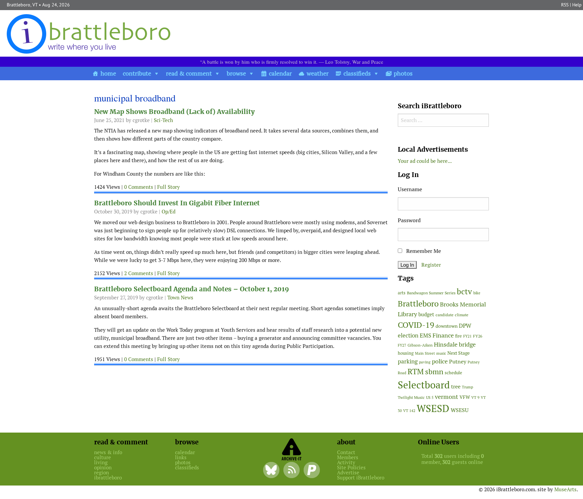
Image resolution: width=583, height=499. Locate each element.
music (441, 353)
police (440, 361)
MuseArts (565, 489)
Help (577, 5)
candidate (444, 314)
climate (461, 314)
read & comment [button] (189, 73)
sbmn (434, 371)
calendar (280, 73)
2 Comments (138, 273)
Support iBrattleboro (360, 477)
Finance (443, 335)
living (101, 462)
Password (409, 220)
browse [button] (236, 73)
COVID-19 (416, 325)
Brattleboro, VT (22, 5)
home (108, 73)
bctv (464, 292)
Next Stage (458, 353)
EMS (425, 335)
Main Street (425, 353)
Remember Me (423, 251)
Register (431, 265)
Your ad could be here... (425, 161)
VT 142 (409, 410)
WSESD (433, 408)
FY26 (477, 336)
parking (408, 361)
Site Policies (351, 467)
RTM (416, 371)
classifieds (357, 73)
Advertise (348, 472)
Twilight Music (411, 397)
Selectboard (424, 385)
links (181, 457)
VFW (465, 397)
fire (458, 336)
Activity (346, 462)
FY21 (467, 336)
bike (476, 293)
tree (456, 386)
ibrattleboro (108, 477)
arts (402, 293)
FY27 (402, 345)
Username (410, 189)
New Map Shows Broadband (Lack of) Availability (174, 112)
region (101, 472)
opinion (103, 467)
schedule (453, 373)
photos (403, 73)
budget (426, 314)
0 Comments (138, 187)
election (408, 335)
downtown (446, 326)
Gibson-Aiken (420, 345)
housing (406, 353)
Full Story (168, 187)
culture (102, 457)
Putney (457, 361)
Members (347, 457)
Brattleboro (418, 303)
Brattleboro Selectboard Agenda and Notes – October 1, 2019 (191, 289)
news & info (108, 452)
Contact (346, 452)
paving (425, 362)
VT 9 (475, 397)
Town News (180, 297)
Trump (467, 387)
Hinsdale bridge (455, 344)
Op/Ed (168, 211)
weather (318, 73)
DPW (465, 325)
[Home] (90, 33)
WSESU (460, 410)
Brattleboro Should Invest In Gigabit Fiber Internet (177, 203)
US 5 (430, 397)
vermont (446, 397)
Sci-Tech (163, 120)
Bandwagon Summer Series (431, 292)
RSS (564, 5)
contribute (137, 73)
